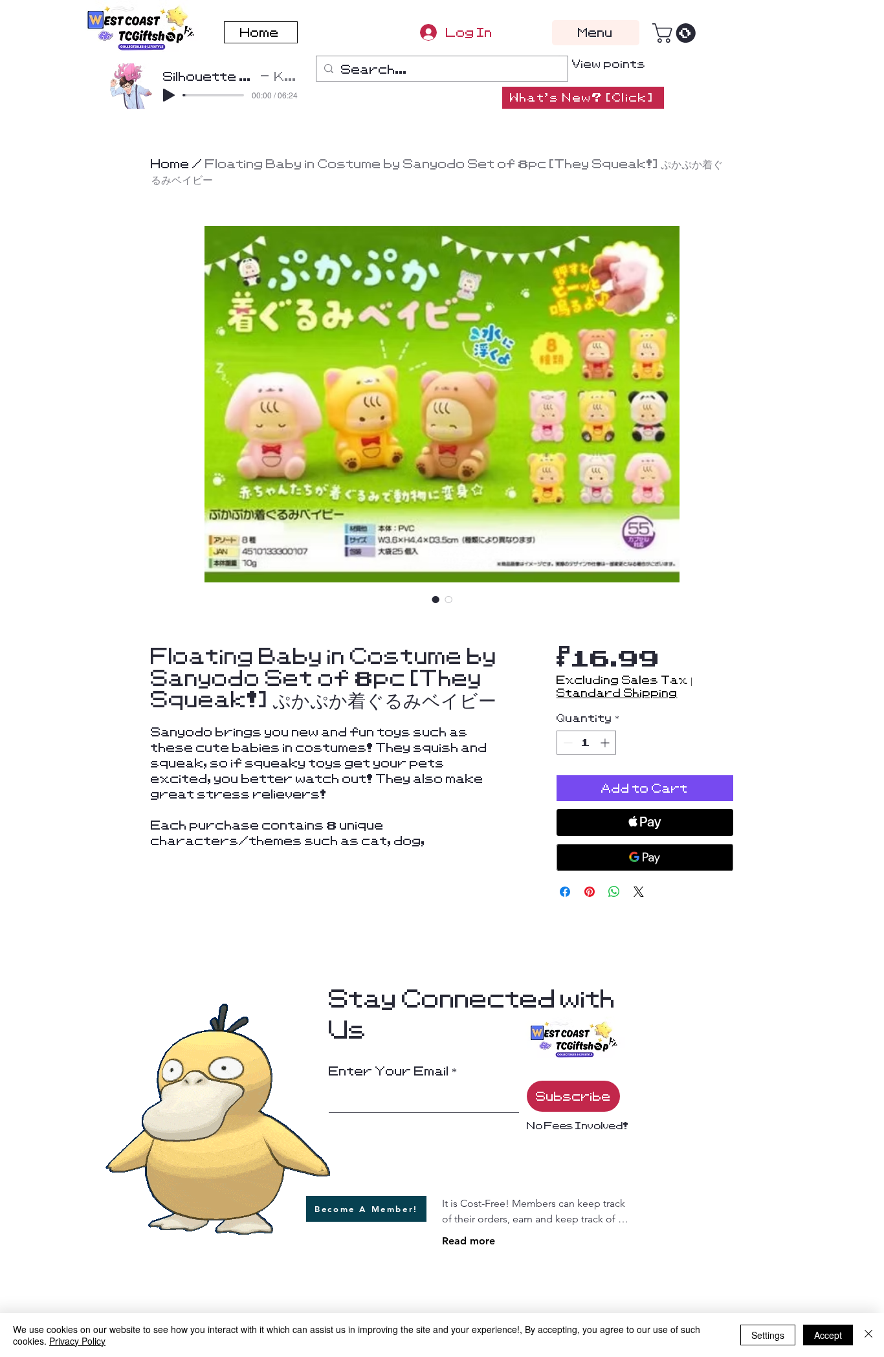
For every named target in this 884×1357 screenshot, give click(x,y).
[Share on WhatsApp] (614, 891)
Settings (767, 1335)
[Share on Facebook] (565, 891)
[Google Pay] (645, 857)
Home (170, 164)
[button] (676, 33)
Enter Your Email (389, 1071)
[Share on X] (638, 891)
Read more (468, 1241)
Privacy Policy (77, 1340)
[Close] (868, 1335)
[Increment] (606, 742)
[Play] (169, 95)
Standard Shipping (617, 693)
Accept (828, 1335)
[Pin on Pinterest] (589, 891)
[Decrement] (566, 742)
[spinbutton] (586, 742)
